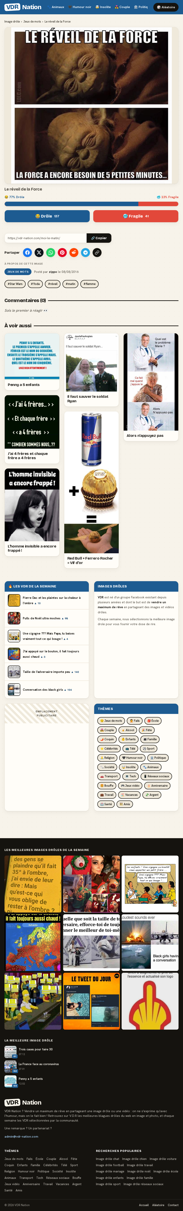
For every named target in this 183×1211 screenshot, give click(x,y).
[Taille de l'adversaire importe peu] (91, 942)
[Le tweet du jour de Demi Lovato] (91, 1001)
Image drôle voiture (163, 1159)
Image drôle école (166, 1171)
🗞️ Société (107, 767)
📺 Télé (130, 749)
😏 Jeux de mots (111, 721)
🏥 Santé (106, 804)
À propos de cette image (23, 263)
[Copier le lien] (97, 252)
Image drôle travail (140, 1165)
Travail (48, 1184)
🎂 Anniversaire (157, 786)
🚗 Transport (109, 776)
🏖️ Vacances (129, 795)
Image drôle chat (107, 1159)
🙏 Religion (107, 758)
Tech (39, 1178)
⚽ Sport (148, 749)
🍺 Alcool (127, 730)
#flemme (89, 284)
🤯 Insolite (128, 767)
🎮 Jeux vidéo (130, 786)
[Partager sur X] (39, 252)
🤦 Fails (135, 721)
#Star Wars (15, 284)
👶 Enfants (128, 739)
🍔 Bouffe (106, 786)
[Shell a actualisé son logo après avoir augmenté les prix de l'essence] (150, 1001)
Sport (74, 1165)
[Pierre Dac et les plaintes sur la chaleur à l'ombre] (32, 884)
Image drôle (12, 21)
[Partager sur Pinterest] (62, 252)
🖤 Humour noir (132, 758)
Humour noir (79, 7)
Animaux (55, 7)
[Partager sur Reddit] (74, 252)
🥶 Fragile (136, 216)
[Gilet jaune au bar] (32, 1001)
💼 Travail (106, 795)
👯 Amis (124, 804)
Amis (19, 1190)
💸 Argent (151, 795)
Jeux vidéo (12, 1184)
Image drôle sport (108, 1184)
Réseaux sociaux (57, 1178)
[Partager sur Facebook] (27, 252)
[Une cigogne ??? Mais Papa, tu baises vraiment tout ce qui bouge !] (150, 884)
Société (57, 1171)
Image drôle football (110, 1165)
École (39, 1159)
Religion (9, 1171)
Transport (26, 1178)
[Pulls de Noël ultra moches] (91, 884)
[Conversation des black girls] (150, 942)
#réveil (52, 284)
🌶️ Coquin (107, 739)
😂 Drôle (47, 216)
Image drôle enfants (110, 1178)
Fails (30, 1159)
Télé (64, 1165)
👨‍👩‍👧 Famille (150, 739)
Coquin (9, 1165)
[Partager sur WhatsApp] (50, 252)
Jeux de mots (32, 21)
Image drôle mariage (110, 1171)
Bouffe (77, 1178)
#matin (70, 284)
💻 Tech (130, 776)
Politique (142, 7)
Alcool (63, 1159)
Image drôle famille (140, 1178)
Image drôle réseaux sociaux (143, 1184)
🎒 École (153, 721)
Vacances (62, 1184)
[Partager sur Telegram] (85, 252)
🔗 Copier (99, 238)
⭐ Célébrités (109, 749)
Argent (76, 1184)
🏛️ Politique (158, 758)
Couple (122, 7)
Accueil (144, 1205)
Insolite (103, 7)
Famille (35, 1165)
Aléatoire (158, 1205)
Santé (8, 1190)
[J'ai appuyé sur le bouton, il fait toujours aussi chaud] (32, 942)
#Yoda (35, 284)
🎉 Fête (147, 730)
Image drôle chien (134, 1159)
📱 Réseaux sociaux (156, 776)
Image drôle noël (138, 1171)
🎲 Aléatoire (166, 7)
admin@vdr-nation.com (21, 1136)
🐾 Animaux (151, 767)
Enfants (22, 1165)
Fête (74, 1159)
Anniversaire (31, 1184)
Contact (173, 1205)
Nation (23, 7)
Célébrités (50, 1165)
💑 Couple (107, 730)
